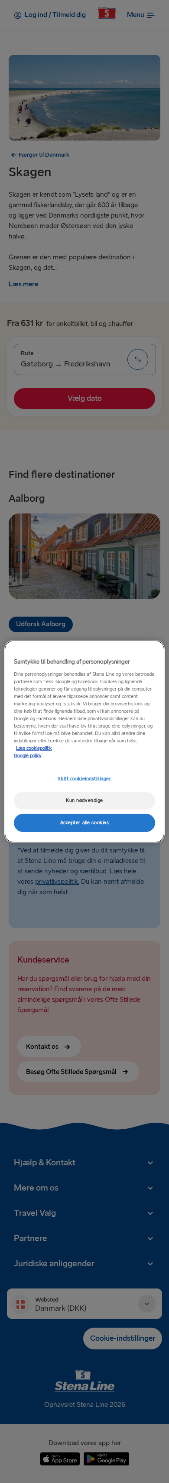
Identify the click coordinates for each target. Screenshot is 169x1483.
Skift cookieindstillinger (84, 779)
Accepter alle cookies (84, 822)
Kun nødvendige (84, 800)
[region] (84, 741)
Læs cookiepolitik (34, 748)
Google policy (28, 755)
